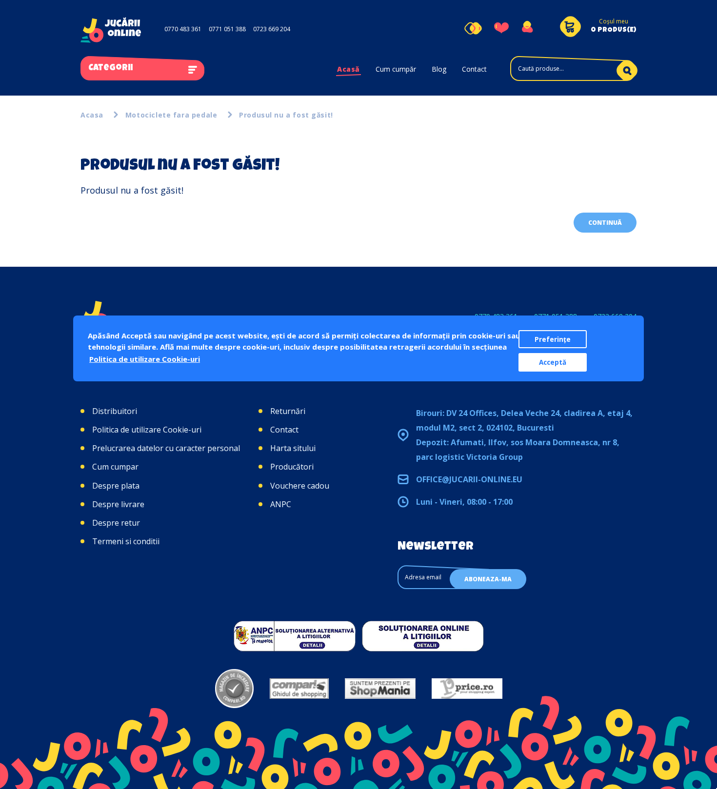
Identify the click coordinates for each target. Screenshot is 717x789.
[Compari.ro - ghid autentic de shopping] (234, 689)
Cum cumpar (115, 466)
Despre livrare (118, 504)
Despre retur (116, 522)
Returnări (287, 411)
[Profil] (527, 28)
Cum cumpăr (396, 69)
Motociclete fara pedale (171, 114)
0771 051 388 (227, 29)
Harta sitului (293, 448)
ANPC (280, 504)
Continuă (605, 222)
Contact (474, 69)
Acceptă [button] (552, 362)
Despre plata (115, 485)
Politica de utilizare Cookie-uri (146, 429)
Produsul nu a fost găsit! (286, 114)
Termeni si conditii (125, 541)
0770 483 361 (182, 29)
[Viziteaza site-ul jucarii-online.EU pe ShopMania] (380, 689)
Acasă (348, 69)
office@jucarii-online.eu (469, 479)
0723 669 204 (271, 29)
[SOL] (423, 635)
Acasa (91, 114)
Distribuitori (114, 411)
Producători (292, 466)
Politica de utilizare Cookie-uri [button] (144, 359)
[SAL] (295, 635)
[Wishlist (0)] (501, 28)
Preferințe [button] (553, 339)
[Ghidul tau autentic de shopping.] (299, 689)
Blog (439, 69)
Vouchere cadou (299, 485)
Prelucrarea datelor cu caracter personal (166, 448)
